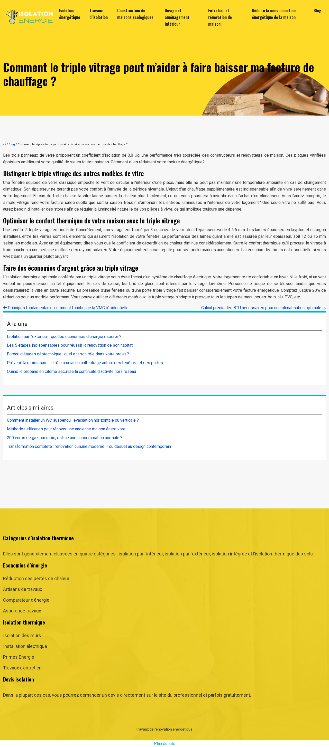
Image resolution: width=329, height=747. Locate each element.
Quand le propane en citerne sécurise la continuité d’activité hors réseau (71, 371)
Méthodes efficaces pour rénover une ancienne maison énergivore (66, 429)
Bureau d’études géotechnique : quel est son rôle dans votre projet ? (68, 354)
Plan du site (164, 743)
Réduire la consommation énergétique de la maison (274, 13)
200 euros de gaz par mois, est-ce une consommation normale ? (64, 437)
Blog (317, 10)
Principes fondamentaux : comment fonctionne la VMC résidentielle (68, 307)
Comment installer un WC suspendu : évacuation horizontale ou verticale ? (73, 420)
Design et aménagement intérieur (177, 17)
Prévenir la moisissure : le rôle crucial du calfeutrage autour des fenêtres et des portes (85, 362)
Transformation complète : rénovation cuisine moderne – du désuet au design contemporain (89, 446)
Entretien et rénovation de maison (220, 17)
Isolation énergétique (69, 13)
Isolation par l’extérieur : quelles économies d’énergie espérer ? (64, 336)
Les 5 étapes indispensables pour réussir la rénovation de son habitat (70, 345)
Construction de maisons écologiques (135, 13)
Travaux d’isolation (98, 13)
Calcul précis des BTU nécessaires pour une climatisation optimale (261, 307)
